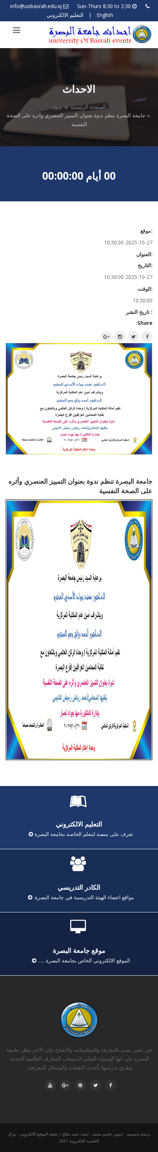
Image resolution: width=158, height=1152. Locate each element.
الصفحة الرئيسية (88, 106)
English (105, 14)
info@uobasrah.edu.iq (36, 6)
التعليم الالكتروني (65, 14)
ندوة (58, 106)
